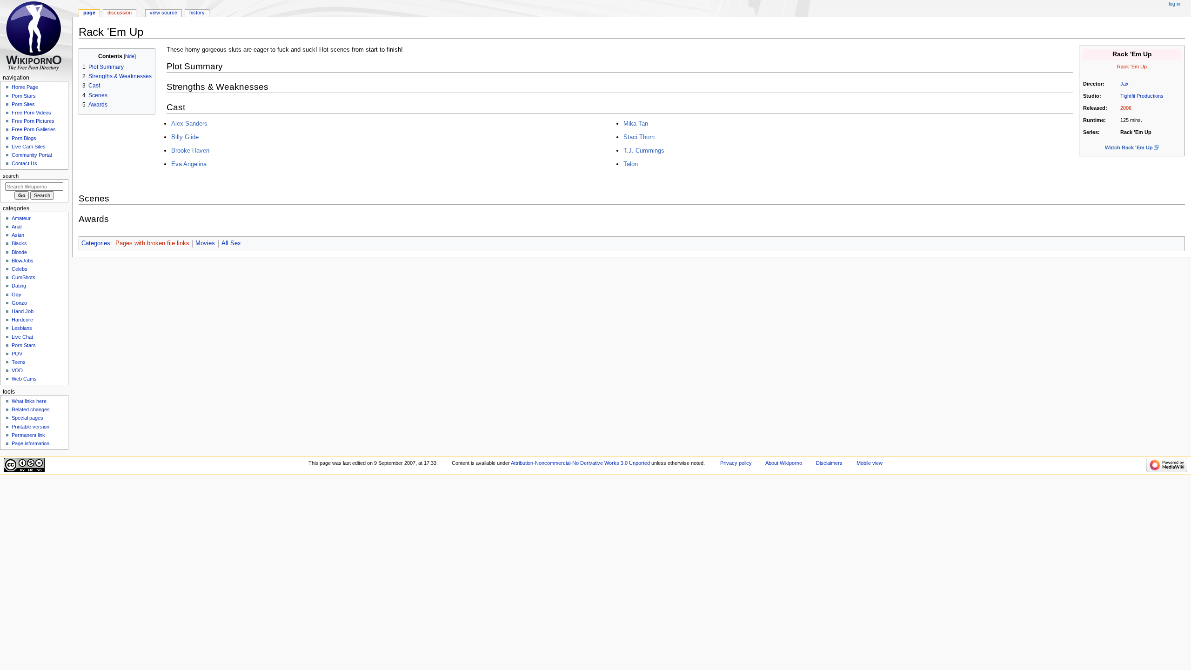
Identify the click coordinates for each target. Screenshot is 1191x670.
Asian (18, 235)
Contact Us (24, 163)
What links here (29, 401)
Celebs (19, 269)
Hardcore (22, 319)
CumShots (23, 277)
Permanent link (28, 435)
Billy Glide (185, 137)
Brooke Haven (190, 150)
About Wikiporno (783, 463)
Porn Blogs (24, 138)
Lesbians (22, 328)
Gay (16, 294)
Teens (19, 362)
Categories (95, 243)
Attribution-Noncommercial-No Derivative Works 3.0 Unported (580, 463)
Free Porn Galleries (34, 129)
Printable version (30, 426)
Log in (1174, 4)
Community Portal (32, 155)
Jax (1124, 84)
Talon (630, 164)
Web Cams (24, 379)
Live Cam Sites (29, 146)
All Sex (231, 243)
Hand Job (22, 311)
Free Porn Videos (31, 112)
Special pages (27, 418)
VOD (17, 370)
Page (89, 12)
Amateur (21, 218)
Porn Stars (24, 96)
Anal (16, 226)
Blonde (19, 252)
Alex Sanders (189, 123)
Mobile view (869, 463)
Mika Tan (635, 123)
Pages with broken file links (152, 243)
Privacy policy (736, 463)
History (197, 12)
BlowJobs (22, 260)
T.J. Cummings (643, 150)
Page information (30, 443)
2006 (1125, 108)
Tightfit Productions (1142, 96)
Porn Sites (23, 104)
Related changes (31, 409)
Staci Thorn (639, 137)
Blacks (19, 243)
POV (17, 353)
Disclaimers (829, 463)
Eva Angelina (189, 164)
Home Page (25, 87)
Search (11, 176)
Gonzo (19, 303)
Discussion (119, 12)
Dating (19, 285)
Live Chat (22, 337)
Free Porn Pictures (33, 121)
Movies (205, 243)
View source (163, 12)
